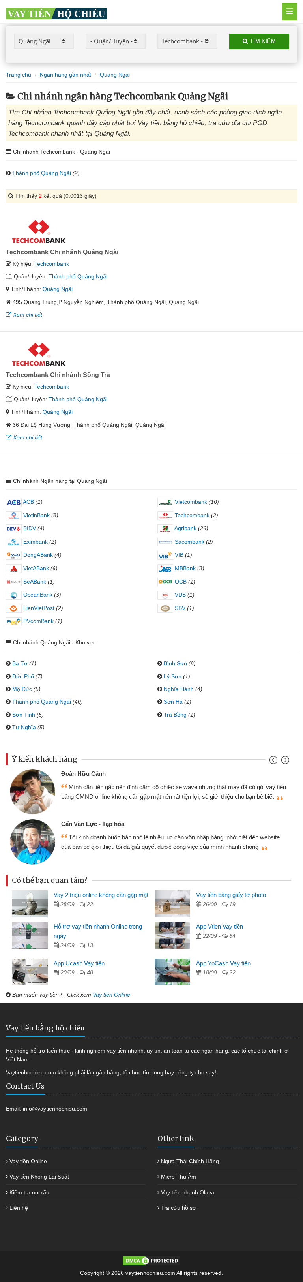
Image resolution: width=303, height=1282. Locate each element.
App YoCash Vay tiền (223, 963)
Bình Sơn (175, 663)
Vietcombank (190, 502)
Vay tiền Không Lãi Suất (39, 1176)
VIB (178, 555)
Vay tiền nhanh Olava (187, 1192)
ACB (28, 502)
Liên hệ (18, 1208)
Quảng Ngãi (58, 289)
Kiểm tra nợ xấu (29, 1192)
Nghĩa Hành (179, 689)
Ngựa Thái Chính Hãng (190, 1161)
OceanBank (37, 594)
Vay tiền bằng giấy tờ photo (231, 895)
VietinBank (36, 515)
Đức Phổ (23, 676)
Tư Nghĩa (24, 727)
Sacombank (188, 542)
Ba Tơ (20, 663)
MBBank (184, 568)
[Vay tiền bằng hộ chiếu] (132, 11)
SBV (179, 608)
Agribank (184, 528)
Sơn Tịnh (23, 714)
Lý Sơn (172, 676)
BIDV (29, 528)
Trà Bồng (175, 714)
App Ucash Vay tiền (79, 963)
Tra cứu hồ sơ (178, 1208)
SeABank (34, 581)
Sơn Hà (173, 701)
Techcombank (51, 264)
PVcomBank (38, 621)
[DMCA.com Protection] (151, 1260)
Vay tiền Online (111, 994)
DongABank (37, 555)
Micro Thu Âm (178, 1176)
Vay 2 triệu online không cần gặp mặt (101, 895)
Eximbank (35, 542)
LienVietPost (38, 608)
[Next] (284, 762)
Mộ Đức (22, 689)
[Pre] (274, 762)
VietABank (35, 568)
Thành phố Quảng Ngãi (41, 173)
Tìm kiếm (262, 41)
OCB (180, 581)
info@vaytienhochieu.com (55, 1109)
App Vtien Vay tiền (219, 926)
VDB (179, 594)
